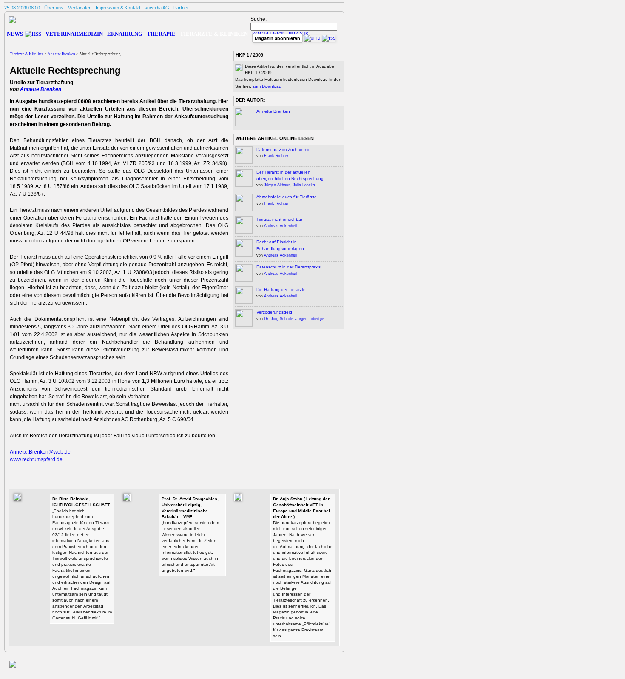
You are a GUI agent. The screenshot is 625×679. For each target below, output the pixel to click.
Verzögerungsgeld (274, 312)
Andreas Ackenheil (280, 226)
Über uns (53, 7)
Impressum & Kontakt (118, 7)
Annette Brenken (61, 54)
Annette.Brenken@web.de (40, 452)
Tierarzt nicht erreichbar (279, 219)
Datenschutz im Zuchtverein (283, 149)
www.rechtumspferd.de (36, 459)
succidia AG (157, 7)
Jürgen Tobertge (309, 319)
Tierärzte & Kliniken (27, 54)
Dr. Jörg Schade (278, 319)
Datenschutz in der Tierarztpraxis (288, 267)
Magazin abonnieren (277, 38)
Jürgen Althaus (277, 185)
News (15, 34)
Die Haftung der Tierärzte (281, 289)
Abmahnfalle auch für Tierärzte (286, 196)
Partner (181, 7)
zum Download (267, 86)
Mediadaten (79, 7)
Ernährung (124, 34)
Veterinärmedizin (74, 34)
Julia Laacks (304, 185)
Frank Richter (276, 156)
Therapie (161, 34)
